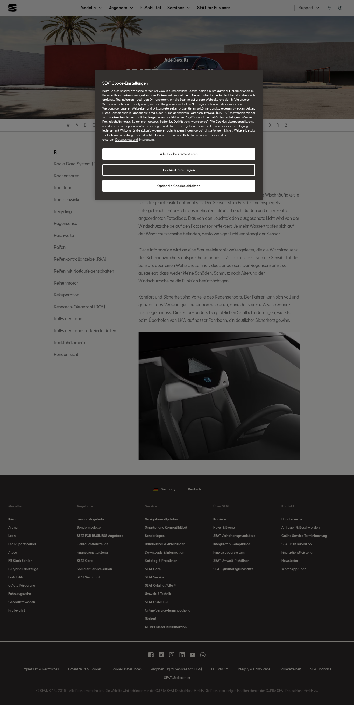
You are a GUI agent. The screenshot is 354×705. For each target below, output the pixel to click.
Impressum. (147, 139)
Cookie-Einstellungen (179, 170)
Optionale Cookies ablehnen (178, 185)
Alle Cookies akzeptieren (179, 154)
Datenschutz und (126, 139)
